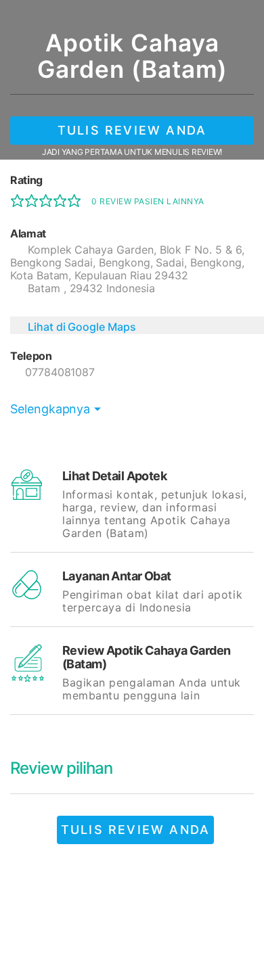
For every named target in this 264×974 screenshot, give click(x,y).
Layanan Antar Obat (116, 576)
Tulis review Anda (132, 130)
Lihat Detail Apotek (114, 476)
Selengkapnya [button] (50, 409)
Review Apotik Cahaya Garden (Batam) (146, 657)
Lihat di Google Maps (82, 326)
